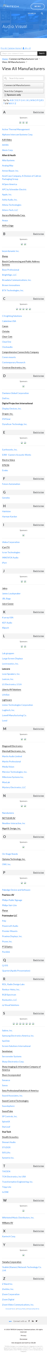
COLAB (33, 1343)
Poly (4, 920)
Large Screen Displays (12, 658)
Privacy (23, 1335)
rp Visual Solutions (10, 1005)
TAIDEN (6, 1171)
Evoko (5, 470)
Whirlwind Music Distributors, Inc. (18, 1217)
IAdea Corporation (11, 542)
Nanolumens (8, 813)
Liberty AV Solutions (11, 689)
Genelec (6, 497)
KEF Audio (7, 622)
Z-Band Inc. (7, 1284)
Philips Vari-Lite (9, 905)
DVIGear (6, 419)
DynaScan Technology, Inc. (14, 424)
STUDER (6, 1147)
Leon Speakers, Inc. (11, 674)
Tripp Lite (6, 1187)
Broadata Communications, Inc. (16, 280)
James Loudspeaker (11, 593)
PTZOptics (7, 946)
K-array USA (7, 617)
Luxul (4, 720)
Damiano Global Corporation (15, 393)
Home (5, 59)
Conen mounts (9, 357)
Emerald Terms (11, 1309)
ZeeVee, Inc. (8, 1289)
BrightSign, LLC (9, 274)
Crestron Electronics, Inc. (14, 367)
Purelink (6, 951)
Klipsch (5, 627)
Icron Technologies (11, 552)
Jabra (4, 588)
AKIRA (5, 145)
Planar (5, 910)
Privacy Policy (21, 1309)
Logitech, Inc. (8, 710)
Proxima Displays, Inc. (12, 936)
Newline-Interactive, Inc (13, 823)
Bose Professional (10, 269)
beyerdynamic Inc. (10, 251)
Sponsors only (14, 94)
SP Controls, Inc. (9, 1116)
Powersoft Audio (10, 926)
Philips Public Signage (12, 900)
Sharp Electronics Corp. (13, 1061)
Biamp (5, 256)
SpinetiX (6, 1121)
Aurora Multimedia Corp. (13, 215)
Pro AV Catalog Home (11, 48)
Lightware (7, 700)
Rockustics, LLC (9, 999)
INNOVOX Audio (10, 557)
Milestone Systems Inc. (13, 777)
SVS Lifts (6, 1152)
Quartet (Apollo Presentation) (16, 970)
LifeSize (6, 694)
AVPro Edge (7, 225)
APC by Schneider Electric (14, 189)
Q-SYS (5, 965)
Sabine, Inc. (7, 1030)
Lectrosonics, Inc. (10, 663)
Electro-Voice (8, 460)
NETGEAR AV (8, 818)
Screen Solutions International (16, 1046)
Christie (6, 331)
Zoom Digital (8, 1299)
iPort (4, 562)
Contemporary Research (13, 362)
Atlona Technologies (11, 204)
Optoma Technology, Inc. (13, 859)
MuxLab (6, 782)
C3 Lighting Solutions (12, 316)
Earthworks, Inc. (9, 449)
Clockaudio (7, 347)
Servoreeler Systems (11, 1056)
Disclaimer (23, 1339)
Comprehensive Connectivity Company (20, 352)
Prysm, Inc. (7, 941)
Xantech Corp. (9, 1236)
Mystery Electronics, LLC (14, 787)
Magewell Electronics (12, 746)
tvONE (5, 1192)
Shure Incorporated (11, 1075)
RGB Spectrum (9, 994)
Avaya (5, 220)
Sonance (6, 1080)
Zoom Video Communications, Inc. (18, 1304)
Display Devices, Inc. (11, 408)
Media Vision (8, 766)
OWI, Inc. (6, 864)
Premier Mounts (9, 931)
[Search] (42, 13)
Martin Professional (11, 761)
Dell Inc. (6, 398)
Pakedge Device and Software (16, 889)
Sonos (5, 1085)
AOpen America (9, 184)
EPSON (5, 465)
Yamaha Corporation (11, 1262)
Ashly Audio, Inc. (9, 199)
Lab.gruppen (8, 653)
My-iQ (27, 48)
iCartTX (6, 547)
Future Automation (11, 484)
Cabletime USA (9, 321)
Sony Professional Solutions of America (20, 1090)
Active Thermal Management (16, 129)
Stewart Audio (9, 1142)
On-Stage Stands (10, 854)
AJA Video (7, 139)
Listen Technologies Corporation (17, 705)
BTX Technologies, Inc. (13, 290)
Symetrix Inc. (8, 1157)
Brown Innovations (11, 285)
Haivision (6, 511)
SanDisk (6, 1040)
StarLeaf (6, 1126)
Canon (5, 326)
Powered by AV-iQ (33, 1309)
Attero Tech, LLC (10, 210)
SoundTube (7, 1111)
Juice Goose (7, 603)
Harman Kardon (9, 516)
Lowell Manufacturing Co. (14, 715)
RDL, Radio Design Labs (13, 984)
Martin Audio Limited (12, 756)
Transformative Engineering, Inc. (17, 1181)
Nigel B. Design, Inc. (11, 828)
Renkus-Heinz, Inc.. (11, 989)
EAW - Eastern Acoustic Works (16, 454)
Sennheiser (7, 1051)
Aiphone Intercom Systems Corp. (17, 134)
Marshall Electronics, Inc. (14, 751)
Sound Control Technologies (15, 1100)
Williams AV (7, 1222)
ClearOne (6, 341)
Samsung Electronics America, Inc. (18, 1035)
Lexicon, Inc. (8, 679)
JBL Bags (6, 598)
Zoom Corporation (11, 1294)
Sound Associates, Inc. (12, 1095)
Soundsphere (8, 1106)
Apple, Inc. (7, 194)
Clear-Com (7, 336)
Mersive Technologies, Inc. (14, 772)
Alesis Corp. (7, 150)
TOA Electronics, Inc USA (14, 1176)
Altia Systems (8, 160)
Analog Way (7, 165)
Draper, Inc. (7, 413)
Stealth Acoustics (10, 1137)
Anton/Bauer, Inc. (10, 170)
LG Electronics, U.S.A (12, 684)
